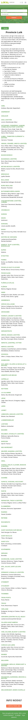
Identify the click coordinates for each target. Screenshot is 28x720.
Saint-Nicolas (6, 536)
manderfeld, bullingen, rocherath (11, 182)
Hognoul (4, 354)
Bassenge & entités (9, 159)
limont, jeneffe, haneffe (8, 226)
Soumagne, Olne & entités (11, 559)
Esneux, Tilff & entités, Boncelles (10, 245)
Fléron (4, 286)
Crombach (5, 210)
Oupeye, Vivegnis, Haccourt (12, 481)
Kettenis (4, 388)
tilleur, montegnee (6, 538)
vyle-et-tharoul (5, 444)
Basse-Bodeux (6, 155)
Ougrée (4, 478)
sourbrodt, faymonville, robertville (11, 657)
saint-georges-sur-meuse (8, 532)
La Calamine (6, 392)
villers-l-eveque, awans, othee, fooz (12, 356)
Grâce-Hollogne (8, 304)
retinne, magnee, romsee (8, 289)
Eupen (3, 250)
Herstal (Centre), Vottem (11, 343)
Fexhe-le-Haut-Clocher (10, 267)
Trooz (3, 603)
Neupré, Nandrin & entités (11, 451)
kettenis (3, 252)
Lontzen (4, 424)
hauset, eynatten (6, 514)
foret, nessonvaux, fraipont (9, 605)
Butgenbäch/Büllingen (10, 191)
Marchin (4, 441)
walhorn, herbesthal (7, 426)
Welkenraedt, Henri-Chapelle (13, 690)
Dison (3, 218)
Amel (3, 106)
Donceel (4, 224)
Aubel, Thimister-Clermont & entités (12, 137)
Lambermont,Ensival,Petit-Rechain (11, 619)
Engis (3, 229)
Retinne (4, 518)
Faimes (3, 260)
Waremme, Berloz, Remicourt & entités (13, 665)
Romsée (4, 526)
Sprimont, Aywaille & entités (12, 572)
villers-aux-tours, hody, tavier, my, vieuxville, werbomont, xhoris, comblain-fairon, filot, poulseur (13, 131)
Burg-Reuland (7, 185)
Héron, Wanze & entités (10, 335)
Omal (3, 461)
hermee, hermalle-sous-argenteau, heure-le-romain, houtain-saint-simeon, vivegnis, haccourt (14, 485)
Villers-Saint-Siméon (9, 622)
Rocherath (5, 522)
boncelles (4, 555)
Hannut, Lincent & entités (11, 316)
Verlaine (4, 609)
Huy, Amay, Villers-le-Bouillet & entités (13, 364)
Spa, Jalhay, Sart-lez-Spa (11, 566)
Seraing (4, 553)
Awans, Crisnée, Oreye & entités (14, 143)
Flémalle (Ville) (7, 283)
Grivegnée (5, 312)
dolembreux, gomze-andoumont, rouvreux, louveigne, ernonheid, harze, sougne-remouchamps (13, 576)
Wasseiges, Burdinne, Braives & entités (13, 677)
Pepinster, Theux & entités (11, 500)
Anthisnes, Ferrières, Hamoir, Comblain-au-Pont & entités (13, 126)
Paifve (3, 491)
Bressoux (5, 174)
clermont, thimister (7, 140)
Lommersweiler (7, 420)
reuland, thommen (7, 188)
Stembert (5, 582)
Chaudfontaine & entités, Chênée (11, 201)
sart (2, 569)
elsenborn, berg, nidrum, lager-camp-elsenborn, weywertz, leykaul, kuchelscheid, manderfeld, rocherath (12, 195)
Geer (3, 292)
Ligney (3, 410)
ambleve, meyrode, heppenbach (10, 108)
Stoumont (5, 586)
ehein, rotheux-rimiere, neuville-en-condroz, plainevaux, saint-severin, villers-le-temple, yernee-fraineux (13, 455)
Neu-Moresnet (7, 447)
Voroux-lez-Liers (8, 645)
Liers (3, 406)
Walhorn (4, 660)
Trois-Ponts (6, 597)
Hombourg (5, 360)
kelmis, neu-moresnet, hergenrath (11, 395)
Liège (3, 398)
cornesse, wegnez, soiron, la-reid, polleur (13, 503)
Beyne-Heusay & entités (10, 166)
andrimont (4, 220)
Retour (5, 28)
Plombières (5, 506)
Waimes (4, 654)
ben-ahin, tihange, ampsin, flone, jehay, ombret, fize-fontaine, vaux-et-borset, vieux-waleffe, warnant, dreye (13, 369)
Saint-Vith (5, 541)
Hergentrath (6, 331)
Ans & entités (6, 120)
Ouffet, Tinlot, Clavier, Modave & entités (13, 465)
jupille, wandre (5, 176)
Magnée (4, 430)
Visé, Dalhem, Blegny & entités (13, 632)
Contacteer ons (14, 706)
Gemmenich (5, 300)
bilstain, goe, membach (8, 416)
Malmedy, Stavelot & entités (12, 434)
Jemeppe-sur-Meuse (9, 375)
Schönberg (5, 549)
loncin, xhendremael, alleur (9, 122)
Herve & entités (7, 346)
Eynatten (5, 256)
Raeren (4, 512)
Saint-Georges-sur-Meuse (11, 530)
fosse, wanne (5, 600)
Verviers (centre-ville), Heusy (13, 616)
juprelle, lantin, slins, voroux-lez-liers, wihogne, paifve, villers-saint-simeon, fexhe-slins (12, 277)
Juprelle (4, 379)
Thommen (4, 593)
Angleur (4, 116)
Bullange (5, 180)
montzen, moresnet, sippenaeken (11, 508)
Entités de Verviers (9, 237)
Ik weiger (18, 715)
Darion (4, 214)
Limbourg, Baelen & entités (12, 414)
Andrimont (5, 112)
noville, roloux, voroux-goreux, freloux (12, 269)
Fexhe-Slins (5, 273)
